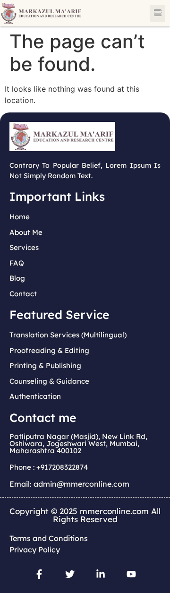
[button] (157, 13)
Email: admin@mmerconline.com (69, 484)
